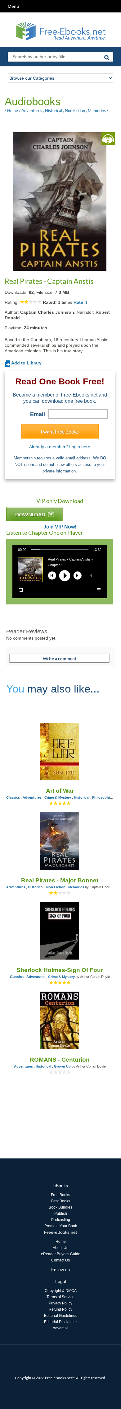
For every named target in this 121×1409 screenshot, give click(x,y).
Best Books (60, 1201)
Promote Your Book (60, 1226)
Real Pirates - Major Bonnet (59, 880)
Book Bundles (60, 1207)
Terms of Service (60, 1297)
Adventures (31, 110)
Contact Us (60, 1260)
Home (12, 110)
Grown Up (62, 1066)
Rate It (80, 302)
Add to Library (26, 362)
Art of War (60, 790)
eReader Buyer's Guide (60, 1254)
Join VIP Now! (59, 526)
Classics (13, 797)
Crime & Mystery (57, 797)
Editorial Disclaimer (60, 1322)
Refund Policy (60, 1309)
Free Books (60, 1195)
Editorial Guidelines (60, 1315)
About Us (60, 1248)
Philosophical (103, 797)
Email (37, 414)
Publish (60, 1213)
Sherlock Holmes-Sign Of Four (59, 970)
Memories (97, 110)
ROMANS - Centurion (60, 1059)
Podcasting (60, 1220)
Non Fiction (75, 110)
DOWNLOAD (30, 514)
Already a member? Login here (59, 446)
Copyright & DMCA (61, 1291)
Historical (53, 110)
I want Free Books (60, 431)
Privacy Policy (60, 1303)
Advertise (61, 1328)
